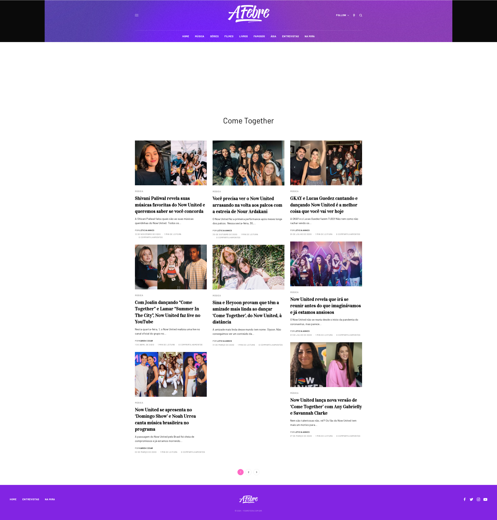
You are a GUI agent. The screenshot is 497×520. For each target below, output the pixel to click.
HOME (13, 499)
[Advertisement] (248, 71)
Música (139, 191)
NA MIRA (50, 499)
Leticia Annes (146, 230)
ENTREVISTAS (30, 499)
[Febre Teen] (248, 13)
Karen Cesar (146, 341)
